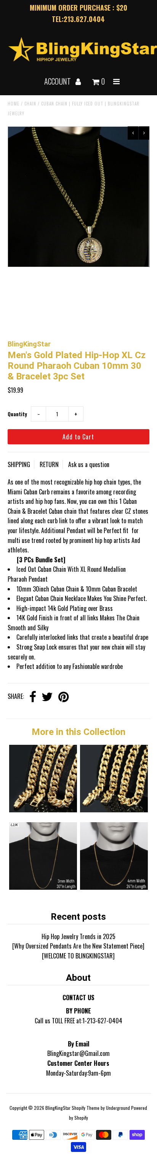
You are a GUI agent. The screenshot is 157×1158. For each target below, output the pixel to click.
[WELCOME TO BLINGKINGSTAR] (78, 955)
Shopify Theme (85, 1108)
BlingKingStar (57, 1108)
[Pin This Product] (63, 697)
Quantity (17, 414)
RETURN (49, 464)
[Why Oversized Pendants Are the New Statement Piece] (78, 945)
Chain (30, 104)
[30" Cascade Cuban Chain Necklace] (43, 887)
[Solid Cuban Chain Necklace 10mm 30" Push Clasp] (114, 809)
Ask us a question (88, 464)
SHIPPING (19, 464)
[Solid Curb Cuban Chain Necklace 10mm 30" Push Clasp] (43, 809)
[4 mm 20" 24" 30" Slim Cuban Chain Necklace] (114, 887)
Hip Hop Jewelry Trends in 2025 (78, 936)
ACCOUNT (58, 81)
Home (13, 104)
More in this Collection (78, 732)
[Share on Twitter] (47, 697)
